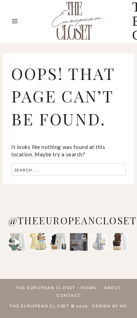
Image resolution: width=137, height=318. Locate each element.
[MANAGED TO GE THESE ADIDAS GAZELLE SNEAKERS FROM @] (120, 242)
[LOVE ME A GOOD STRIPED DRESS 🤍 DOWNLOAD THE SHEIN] (99, 242)
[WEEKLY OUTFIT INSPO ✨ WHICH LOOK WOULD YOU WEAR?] (78, 242)
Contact (68, 295)
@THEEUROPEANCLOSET (72, 220)
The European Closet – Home (56, 288)
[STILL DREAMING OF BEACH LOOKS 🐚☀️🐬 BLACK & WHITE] (58, 242)
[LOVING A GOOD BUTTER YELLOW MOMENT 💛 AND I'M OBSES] (37, 242)
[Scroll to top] (124, 297)
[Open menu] (14, 20)
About (112, 288)
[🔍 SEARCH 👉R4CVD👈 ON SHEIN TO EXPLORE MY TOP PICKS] (17, 242)
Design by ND (109, 306)
